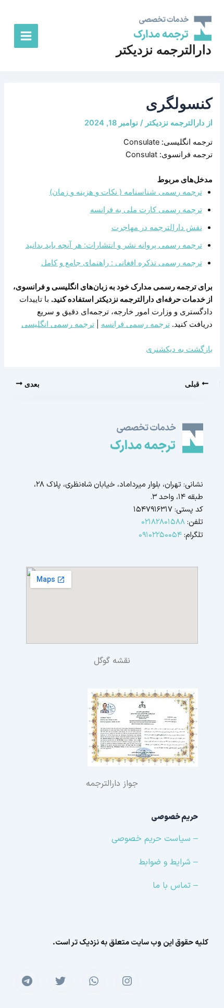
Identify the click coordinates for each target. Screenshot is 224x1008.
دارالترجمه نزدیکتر (163, 49)
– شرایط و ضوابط (168, 862)
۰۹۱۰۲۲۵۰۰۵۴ (160, 535)
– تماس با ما (175, 885)
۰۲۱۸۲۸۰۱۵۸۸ (163, 522)
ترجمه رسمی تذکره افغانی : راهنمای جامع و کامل (121, 262)
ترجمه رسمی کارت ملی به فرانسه (146, 209)
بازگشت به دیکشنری (179, 349)
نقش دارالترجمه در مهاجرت (156, 227)
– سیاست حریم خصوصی (154, 839)
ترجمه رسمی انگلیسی (57, 324)
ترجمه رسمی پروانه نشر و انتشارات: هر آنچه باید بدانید (114, 245)
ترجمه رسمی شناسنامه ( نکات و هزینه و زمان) (125, 192)
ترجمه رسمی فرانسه (135, 324)
